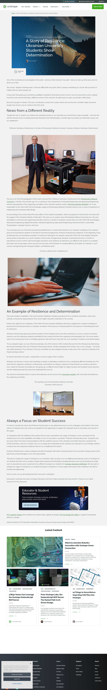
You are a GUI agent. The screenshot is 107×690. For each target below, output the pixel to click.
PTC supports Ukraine (14, 515)
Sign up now (98, 7)
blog (13, 13)
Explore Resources (30, 505)
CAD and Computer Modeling (78, 204)
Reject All (17, 679)
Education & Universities (52, 37)
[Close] (30, 663)
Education (61, 37)
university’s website (69, 374)
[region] (17, 675)
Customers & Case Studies (32, 37)
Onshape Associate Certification (76, 464)
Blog (65, 37)
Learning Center (42, 37)
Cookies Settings (17, 683)
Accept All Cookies (17, 674)
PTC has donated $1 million (69, 515)
